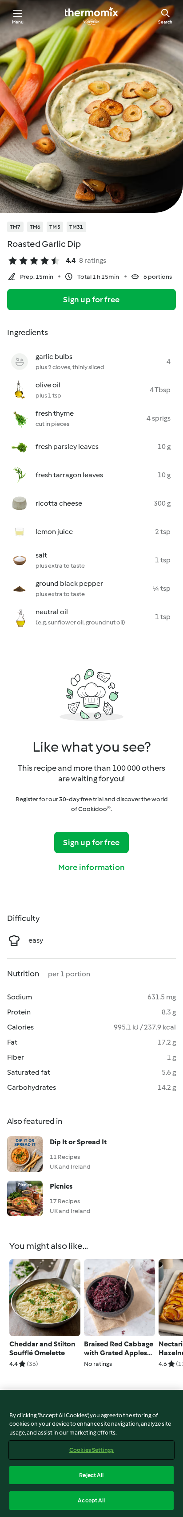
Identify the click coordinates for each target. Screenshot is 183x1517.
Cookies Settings (91, 1450)
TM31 (76, 227)
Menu (18, 22)
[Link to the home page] (91, 16)
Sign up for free (91, 299)
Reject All (91, 1475)
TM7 (15, 227)
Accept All (91, 1500)
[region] (91, 1453)
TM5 (54, 227)
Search (165, 22)
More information (91, 867)
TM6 (35, 227)
